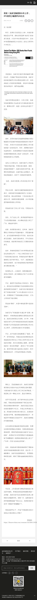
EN (28, 2)
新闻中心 (16, 553)
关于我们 (17, 551)
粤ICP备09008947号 (17, 597)
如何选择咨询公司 (7, 551)
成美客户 (8, 553)
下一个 (29, 541)
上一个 (7, 541)
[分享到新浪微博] (32, 20)
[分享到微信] (26, 20)
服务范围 (25, 551)
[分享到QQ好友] (29, 20)
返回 (18, 540)
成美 (9, 2)
